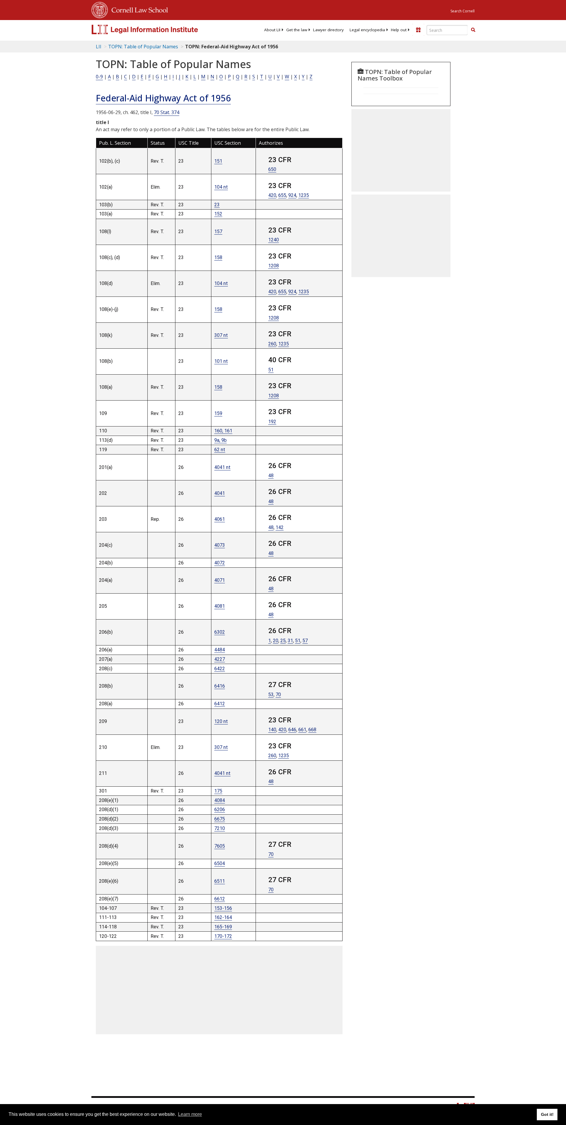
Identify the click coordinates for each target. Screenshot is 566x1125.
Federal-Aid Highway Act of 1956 (163, 98)
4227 (219, 659)
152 (218, 214)
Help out (399, 29)
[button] (473, 30)
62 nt (219, 449)
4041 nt (222, 467)
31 (290, 640)
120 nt (221, 721)
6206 (219, 809)
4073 (219, 545)
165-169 (223, 927)
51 (271, 370)
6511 (219, 881)
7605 (219, 846)
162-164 (223, 917)
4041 (219, 493)
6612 (219, 899)
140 (272, 729)
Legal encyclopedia (367, 29)
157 (218, 231)
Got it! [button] (547, 1114)
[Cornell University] (99, 9)
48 (271, 475)
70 (278, 694)
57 (305, 640)
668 (312, 729)
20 (275, 640)
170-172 (223, 936)
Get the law (296, 29)
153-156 (223, 908)
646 (292, 729)
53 (271, 694)
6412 (219, 703)
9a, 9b (220, 440)
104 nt (221, 187)
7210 (219, 828)
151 (218, 161)
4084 (219, 800)
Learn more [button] (190, 1114)
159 (218, 413)
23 (217, 204)
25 (283, 640)
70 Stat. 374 (166, 112)
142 (280, 527)
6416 (219, 686)
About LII (272, 29)
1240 (273, 240)
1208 (273, 266)
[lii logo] (158, 29)
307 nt (221, 335)
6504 (219, 863)
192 (272, 421)
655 (282, 195)
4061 (219, 519)
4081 (219, 606)
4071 (219, 580)
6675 (219, 819)
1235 (303, 195)
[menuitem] (272, 30)
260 (272, 344)
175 (218, 791)
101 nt (221, 361)
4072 (219, 563)
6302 (219, 632)
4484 (219, 650)
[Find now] (473, 30)
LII (98, 46)
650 (272, 169)
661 (302, 729)
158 (218, 257)
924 (292, 195)
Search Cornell (462, 11)
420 (272, 195)
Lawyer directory (328, 29)
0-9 (99, 76)
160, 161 (223, 431)
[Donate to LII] (418, 30)
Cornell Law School (138, 9)
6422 (219, 668)
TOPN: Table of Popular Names (143, 46)
